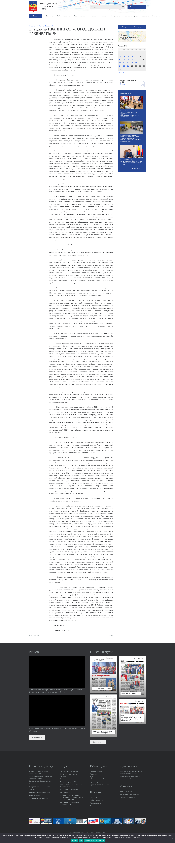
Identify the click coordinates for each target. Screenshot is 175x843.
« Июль (121, 72)
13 (132, 59)
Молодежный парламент (130, 776)
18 (124, 63)
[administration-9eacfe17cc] (34, 821)
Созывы (32, 790)
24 (120, 66)
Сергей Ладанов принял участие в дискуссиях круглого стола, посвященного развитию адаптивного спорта (130, 114)
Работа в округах (96, 800)
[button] (38, 16)
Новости (93, 797)
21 (136, 63)
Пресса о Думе (96, 803)
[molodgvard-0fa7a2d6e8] (93, 821)
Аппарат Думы (34, 795)
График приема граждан (38, 798)
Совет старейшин (127, 779)
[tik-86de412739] (128, 821)
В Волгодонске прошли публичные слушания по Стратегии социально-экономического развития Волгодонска (130, 138)
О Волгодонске (126, 791)
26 (128, 66)
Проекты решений (97, 782)
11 (124, 59)
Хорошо (74, 840)
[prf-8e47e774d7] (116, 821)
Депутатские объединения (39, 787)
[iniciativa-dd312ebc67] (81, 821)
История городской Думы (70, 782)
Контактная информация (69, 779)
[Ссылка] (132, 36)
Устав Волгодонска (127, 797)
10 (120, 59)
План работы (65, 792)
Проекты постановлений (99, 785)
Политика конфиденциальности (94, 840)
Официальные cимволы (129, 794)
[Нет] (173, 838)
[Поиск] (123, 7)
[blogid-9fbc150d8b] (46, 821)
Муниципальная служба (69, 771)
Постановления (96, 771)
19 (128, 63)
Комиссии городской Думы (39, 792)
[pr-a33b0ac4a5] (105, 821)
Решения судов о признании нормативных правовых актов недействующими (71, 797)
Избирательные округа (69, 790)
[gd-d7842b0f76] (70, 821)
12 (128, 59)
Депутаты (33, 784)
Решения (93, 774)
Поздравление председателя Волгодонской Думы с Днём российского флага (131, 162)
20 (132, 63)
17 (120, 63)
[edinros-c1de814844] (58, 821)
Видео (92, 806)
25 (124, 66)
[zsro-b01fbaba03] (140, 821)
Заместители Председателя (40, 781)
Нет (81, 840)
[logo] (33, 6)
